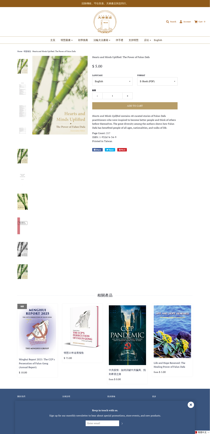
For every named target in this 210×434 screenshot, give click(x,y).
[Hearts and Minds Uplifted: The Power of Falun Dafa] (22, 66)
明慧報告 (27, 51)
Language (97, 75)
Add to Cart (135, 105)
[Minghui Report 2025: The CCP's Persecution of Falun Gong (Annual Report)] (37, 329)
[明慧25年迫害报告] (82, 326)
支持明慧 (134, 40)
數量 (94, 90)
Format (141, 75)
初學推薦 (83, 40)
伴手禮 (119, 40)
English (158, 40)
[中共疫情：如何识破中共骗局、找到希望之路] (127, 335)
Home (19, 51)
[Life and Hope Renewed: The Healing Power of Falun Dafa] (172, 331)
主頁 (52, 40)
